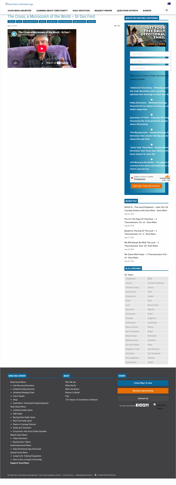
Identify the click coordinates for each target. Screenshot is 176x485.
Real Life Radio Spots (22, 420)
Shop (15, 399)
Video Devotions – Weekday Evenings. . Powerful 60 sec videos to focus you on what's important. (149, 106)
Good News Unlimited (19, 10)
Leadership (152, 322)
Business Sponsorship (143, 390)
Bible (150, 278)
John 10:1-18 (162, 207)
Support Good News (19, 463)
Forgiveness (131, 296)
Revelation (152, 335)
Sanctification (154, 349)
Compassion (131, 278)
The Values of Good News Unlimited (81, 399)
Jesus (150, 300)
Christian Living (132, 287)
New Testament (65, 22)
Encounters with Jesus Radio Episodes (30, 431)
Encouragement (132, 357)
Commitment (131, 362)
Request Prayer (103, 10)
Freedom (129, 318)
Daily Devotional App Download (27, 449)
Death (150, 313)
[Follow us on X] (143, 406)
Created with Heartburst (107, 475)
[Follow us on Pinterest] (140, 406)
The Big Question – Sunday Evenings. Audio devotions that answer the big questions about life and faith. (151, 135)
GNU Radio (17, 413)
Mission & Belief (72, 392)
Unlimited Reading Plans (24, 392)
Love (128, 305)
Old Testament (154, 353)
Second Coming (132, 344)
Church (151, 287)
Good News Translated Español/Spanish (31, 403)
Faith (150, 291)
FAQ (67, 396)
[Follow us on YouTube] (147, 406)
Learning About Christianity (52, 10)
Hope (150, 344)
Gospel (42, 22)
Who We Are (70, 382)
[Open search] (167, 10)
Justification (52, 22)
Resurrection (153, 305)
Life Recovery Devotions (23, 385)
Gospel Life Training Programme (27, 456)
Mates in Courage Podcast (24, 424)
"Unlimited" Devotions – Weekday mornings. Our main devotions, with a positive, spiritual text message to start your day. (151, 91)
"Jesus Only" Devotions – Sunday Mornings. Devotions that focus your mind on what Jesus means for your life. (151, 150)
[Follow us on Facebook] (137, 406)
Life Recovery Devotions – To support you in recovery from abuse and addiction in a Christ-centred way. (151, 165)
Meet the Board (72, 389)
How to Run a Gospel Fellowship (27, 459)
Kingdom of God (133, 349)
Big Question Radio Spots (24, 417)
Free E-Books (19, 396)
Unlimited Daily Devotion (24, 389)
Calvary (11, 22)
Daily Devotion (81, 10)
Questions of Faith (127, 10)
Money (150, 327)
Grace (128, 300)
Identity (151, 357)
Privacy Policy (68, 475)
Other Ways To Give (143, 383)
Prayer (150, 331)
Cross (19, 22)
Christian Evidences (156, 283)
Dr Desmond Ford (30, 22)
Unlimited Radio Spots (23, 410)
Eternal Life (131, 291)
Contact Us (143, 398)
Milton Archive (132, 327)
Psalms (150, 362)
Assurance (130, 309)
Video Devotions (20, 438)
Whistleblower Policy (84, 475)
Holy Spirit (130, 353)
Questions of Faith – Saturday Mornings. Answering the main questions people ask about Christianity (151, 120)
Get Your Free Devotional (146, 185)
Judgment (152, 318)
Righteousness (79, 22)
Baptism (151, 309)
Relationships (131, 335)
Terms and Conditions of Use (50, 475)
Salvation (91, 22)
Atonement (130, 313)
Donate (147, 10)
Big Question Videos (22, 442)
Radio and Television (22, 427)
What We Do (70, 385)
